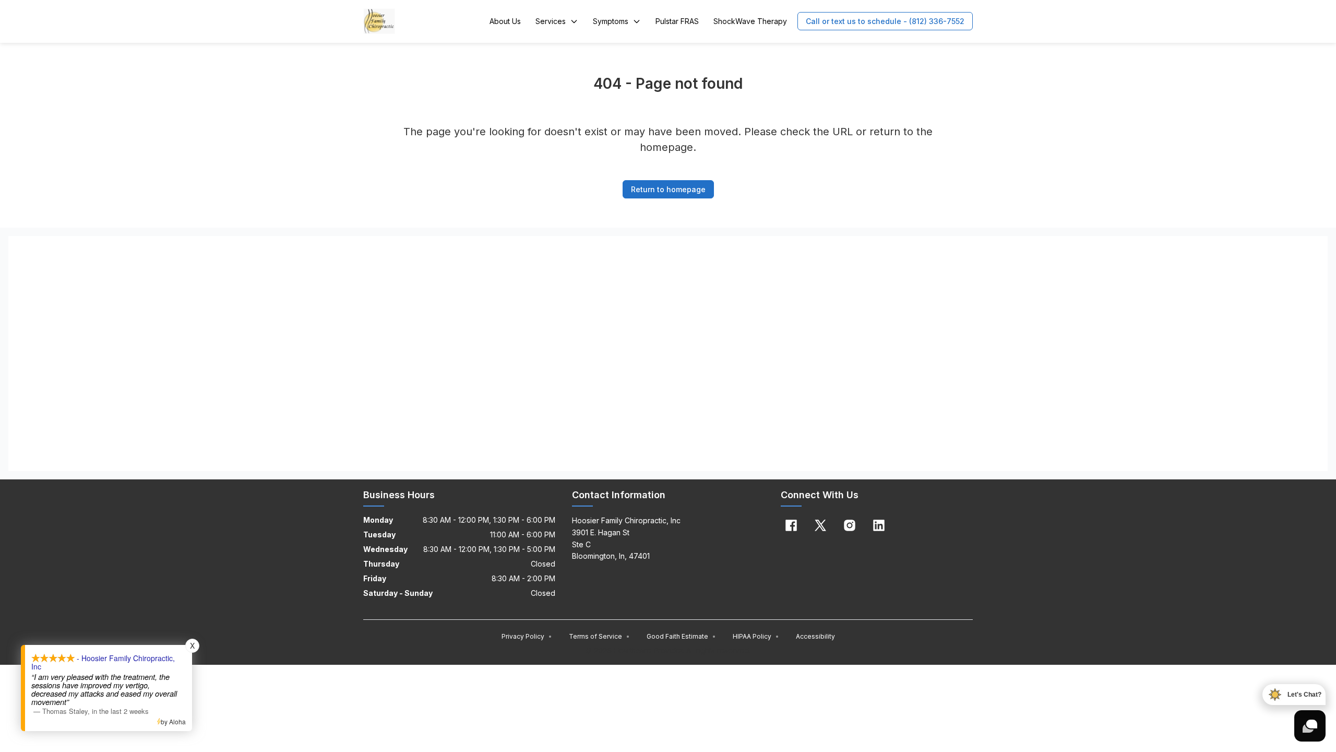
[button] (885, 21)
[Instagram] (849, 525)
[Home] (379, 21)
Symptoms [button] (610, 21)
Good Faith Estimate (681, 636)
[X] (820, 525)
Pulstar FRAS (677, 21)
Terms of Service (599, 636)
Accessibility (815, 636)
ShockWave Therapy (750, 21)
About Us (505, 21)
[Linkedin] (878, 525)
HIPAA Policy (756, 636)
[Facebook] (791, 525)
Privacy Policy (527, 636)
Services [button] (550, 21)
